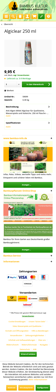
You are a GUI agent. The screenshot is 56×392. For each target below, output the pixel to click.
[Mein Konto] (27, 16)
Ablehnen (11, 388)
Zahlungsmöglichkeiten (34, 335)
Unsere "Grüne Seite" (37, 321)
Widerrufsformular (29, 344)
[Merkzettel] (20, 16)
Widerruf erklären (28, 354)
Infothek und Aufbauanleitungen (21, 340)
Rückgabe (44, 344)
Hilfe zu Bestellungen (40, 331)
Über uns (42, 340)
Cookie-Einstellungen (17, 321)
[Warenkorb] (34, 16)
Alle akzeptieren (26, 388)
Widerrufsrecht (12, 344)
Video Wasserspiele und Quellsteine (27, 326)
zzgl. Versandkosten (21, 75)
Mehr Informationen (38, 379)
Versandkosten (28, 316)
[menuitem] (6, 15)
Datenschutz (25, 349)
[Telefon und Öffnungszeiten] (41, 16)
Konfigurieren (42, 388)
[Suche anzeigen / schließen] (13, 16)
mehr (8, 116)
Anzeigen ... (26, 185)
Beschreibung (12, 106)
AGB (34, 349)
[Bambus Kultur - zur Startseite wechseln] (28, 6)
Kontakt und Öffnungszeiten (17, 331)
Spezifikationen (13, 122)
